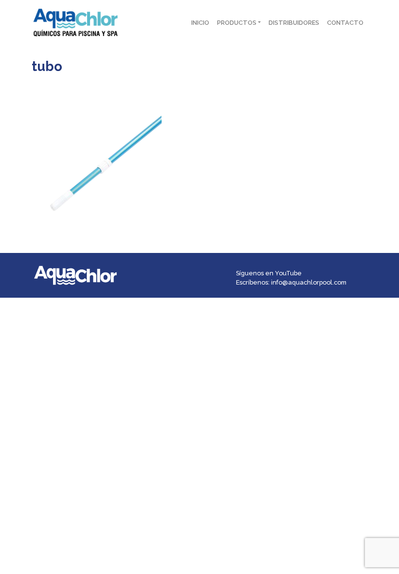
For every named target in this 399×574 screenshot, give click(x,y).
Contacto (345, 22)
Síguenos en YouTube (269, 273)
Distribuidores (294, 22)
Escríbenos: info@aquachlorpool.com (291, 282)
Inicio (200, 22)
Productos (236, 22)
